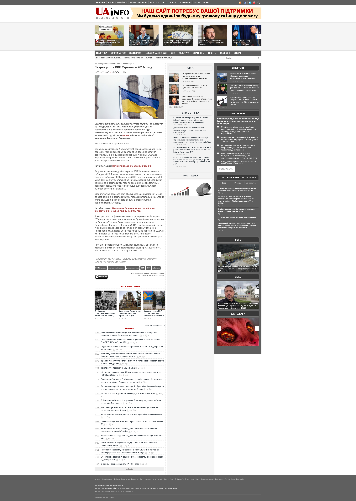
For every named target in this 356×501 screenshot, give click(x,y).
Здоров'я (225, 53)
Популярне (249, 177)
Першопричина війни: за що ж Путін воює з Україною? (194, 86)
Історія (160, 479)
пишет (125, 135)
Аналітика (238, 68)
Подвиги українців (164, 58)
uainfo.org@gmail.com (125, 491)
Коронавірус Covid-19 (133, 58)
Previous (96, 36)
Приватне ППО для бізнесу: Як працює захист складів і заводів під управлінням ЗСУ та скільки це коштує (244, 100)
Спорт (237, 53)
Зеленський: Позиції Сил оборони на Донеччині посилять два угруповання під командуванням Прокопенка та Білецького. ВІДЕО (238, 305)
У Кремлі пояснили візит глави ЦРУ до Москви (237, 217)
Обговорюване (230, 177)
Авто (171, 479)
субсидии (156, 268)
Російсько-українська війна (108, 58)
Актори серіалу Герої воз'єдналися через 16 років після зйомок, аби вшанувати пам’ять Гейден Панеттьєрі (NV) (192, 149)
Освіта (166, 479)
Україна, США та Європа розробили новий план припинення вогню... (243, 43)
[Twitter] (249, 3)
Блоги (190, 68)
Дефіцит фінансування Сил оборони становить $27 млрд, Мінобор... (211, 43)
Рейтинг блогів (230, 479)
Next (260, 36)
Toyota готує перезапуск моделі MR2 (118, 368)
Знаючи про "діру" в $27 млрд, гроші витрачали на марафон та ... (177, 43)
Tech (209, 54)
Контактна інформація (109, 491)
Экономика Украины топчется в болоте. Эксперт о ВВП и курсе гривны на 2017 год (125, 209)
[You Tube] (253, 3)
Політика (101, 53)
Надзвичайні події (156, 53)
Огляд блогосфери (117, 2)
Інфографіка (190, 175)
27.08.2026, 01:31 (180, 135)
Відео (205, 2)
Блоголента (219, 479)
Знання (196, 54)
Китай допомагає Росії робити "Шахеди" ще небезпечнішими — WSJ (132, 414)
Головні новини (107, 479)
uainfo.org (120, 488)
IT (175, 479)
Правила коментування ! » (154, 326)
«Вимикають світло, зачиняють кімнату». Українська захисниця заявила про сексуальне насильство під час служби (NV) (192, 139)
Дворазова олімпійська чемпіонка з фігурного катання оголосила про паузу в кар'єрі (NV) (190, 130)
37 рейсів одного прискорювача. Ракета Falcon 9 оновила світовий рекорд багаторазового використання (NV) (190, 120)
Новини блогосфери (124, 64)
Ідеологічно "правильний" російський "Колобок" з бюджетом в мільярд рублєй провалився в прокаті (197, 100)
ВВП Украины (100, 268)
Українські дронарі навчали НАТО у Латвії (120, 464)
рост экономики (132, 268)
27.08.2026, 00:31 (180, 154)
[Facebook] (244, 3)
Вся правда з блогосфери (105, 64)
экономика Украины (116, 268)
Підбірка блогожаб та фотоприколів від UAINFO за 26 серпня (108, 43)
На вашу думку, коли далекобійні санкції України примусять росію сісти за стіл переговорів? (238, 121)
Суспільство (118, 53)
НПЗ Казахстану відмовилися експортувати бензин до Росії (128, 393)
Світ (172, 53)
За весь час (251, 183)
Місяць (237, 183)
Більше (129, 469)
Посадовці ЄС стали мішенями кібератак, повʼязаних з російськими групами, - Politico (243, 76)
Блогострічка (156, 2)
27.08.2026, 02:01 (180, 125)
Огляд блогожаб (138, 2)
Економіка (135, 53)
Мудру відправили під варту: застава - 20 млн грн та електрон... (142, 43)
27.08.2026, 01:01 (180, 144)
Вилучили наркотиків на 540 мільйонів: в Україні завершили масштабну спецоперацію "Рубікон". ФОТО (238, 269)
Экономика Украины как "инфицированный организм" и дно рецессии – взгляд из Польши (130, 316)
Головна (100, 2)
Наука (154, 479)
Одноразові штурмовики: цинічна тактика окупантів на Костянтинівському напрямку (196, 76)
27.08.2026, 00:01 (180, 166)
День (224, 183)
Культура (184, 53)
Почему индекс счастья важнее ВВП (132, 166)
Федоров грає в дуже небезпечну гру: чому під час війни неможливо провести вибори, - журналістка (244, 87)
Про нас (97, 491)
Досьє (173, 2)
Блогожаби (185, 2)
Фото (197, 2)
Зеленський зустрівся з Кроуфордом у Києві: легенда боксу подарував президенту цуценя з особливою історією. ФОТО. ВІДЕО (237, 225)
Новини (129, 328)
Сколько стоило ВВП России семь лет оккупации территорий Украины (154, 314)
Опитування (237, 113)
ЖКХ (148, 268)
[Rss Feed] (239, 3)
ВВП (142, 268)
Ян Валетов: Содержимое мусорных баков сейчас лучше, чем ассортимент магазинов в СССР (106, 316)
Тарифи (149, 58)
